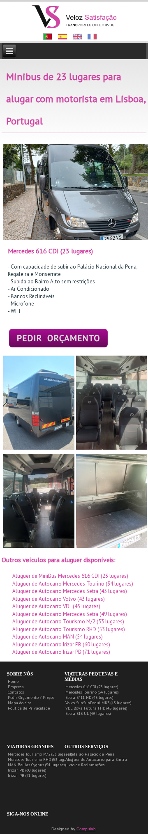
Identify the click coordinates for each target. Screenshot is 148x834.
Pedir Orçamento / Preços (31, 697)
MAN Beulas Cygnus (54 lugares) (37, 764)
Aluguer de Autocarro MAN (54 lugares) (57, 636)
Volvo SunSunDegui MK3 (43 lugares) (98, 702)
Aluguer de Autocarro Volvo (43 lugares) (58, 598)
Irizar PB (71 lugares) (27, 775)
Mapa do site (19, 702)
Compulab (86, 829)
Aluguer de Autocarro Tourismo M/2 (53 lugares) (68, 621)
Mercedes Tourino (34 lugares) (92, 692)
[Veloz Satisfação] (74, 16)
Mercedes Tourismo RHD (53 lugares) (40, 759)
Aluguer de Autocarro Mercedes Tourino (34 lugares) (72, 583)
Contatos (16, 692)
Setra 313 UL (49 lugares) (88, 713)
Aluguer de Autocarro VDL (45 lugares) (56, 606)
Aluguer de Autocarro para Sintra (96, 759)
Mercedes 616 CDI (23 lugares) (91, 686)
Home (13, 681)
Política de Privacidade (29, 708)
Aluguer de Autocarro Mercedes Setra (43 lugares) (69, 591)
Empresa (16, 686)
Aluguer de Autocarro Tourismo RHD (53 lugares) (68, 629)
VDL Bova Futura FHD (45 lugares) (96, 708)
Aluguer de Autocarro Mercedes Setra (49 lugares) (69, 614)
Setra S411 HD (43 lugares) (89, 697)
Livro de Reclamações (84, 764)
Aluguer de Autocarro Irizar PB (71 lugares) (61, 651)
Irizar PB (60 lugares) (27, 770)
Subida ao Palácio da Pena (90, 754)
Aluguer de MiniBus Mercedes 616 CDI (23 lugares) (70, 575)
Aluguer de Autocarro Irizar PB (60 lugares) (61, 644)
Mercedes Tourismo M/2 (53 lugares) (40, 754)
